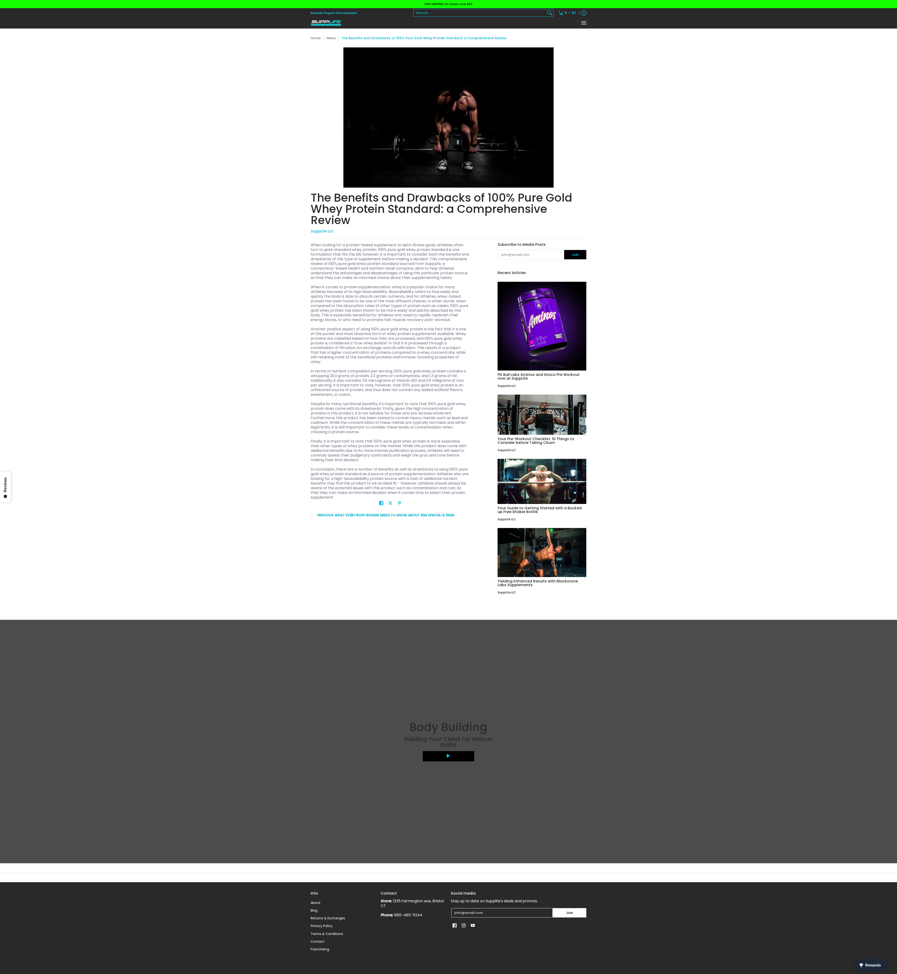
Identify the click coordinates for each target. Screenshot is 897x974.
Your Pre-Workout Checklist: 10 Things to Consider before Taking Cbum (536, 440)
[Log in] (584, 13)
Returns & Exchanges (328, 918)
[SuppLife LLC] (326, 23)
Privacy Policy (322, 926)
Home (316, 38)
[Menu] (583, 23)
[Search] (549, 12)
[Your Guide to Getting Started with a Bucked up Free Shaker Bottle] (542, 481)
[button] (381, 503)
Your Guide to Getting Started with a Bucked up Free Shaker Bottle (540, 509)
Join (575, 254)
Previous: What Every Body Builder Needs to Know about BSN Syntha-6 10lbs (385, 515)
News (331, 38)
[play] (448, 756)
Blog (314, 910)
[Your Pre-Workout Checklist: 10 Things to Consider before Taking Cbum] (542, 415)
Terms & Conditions (327, 933)
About (315, 902)
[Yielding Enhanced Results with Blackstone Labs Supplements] (542, 552)
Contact (317, 941)
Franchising (320, 949)
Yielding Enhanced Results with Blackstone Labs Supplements (538, 583)
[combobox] (480, 12)
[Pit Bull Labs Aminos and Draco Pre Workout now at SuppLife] (542, 326)
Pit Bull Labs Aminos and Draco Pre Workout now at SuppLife (539, 376)
